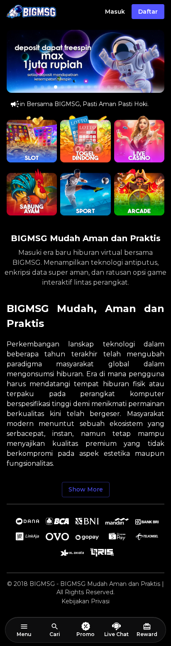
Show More (85, 489)
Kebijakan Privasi (85, 601)
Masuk (115, 11)
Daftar (148, 11)
